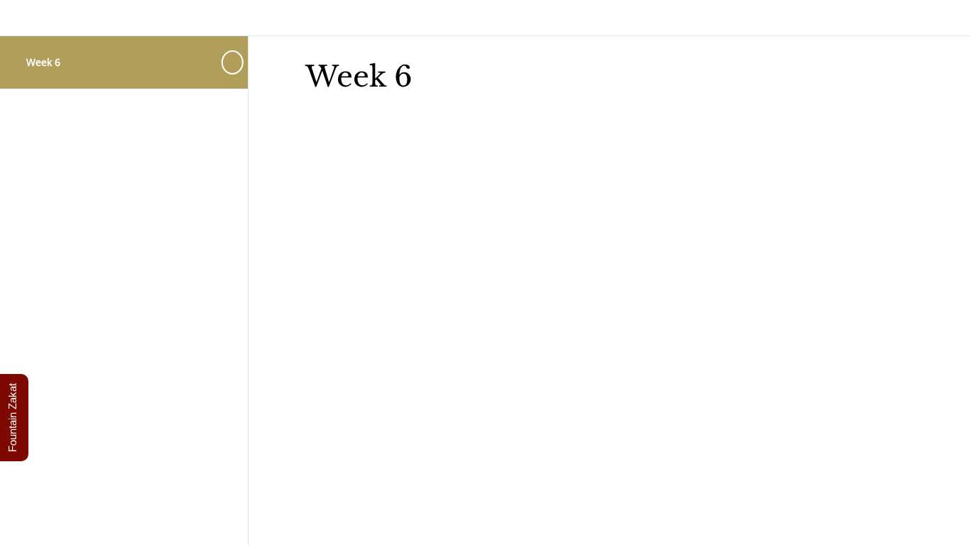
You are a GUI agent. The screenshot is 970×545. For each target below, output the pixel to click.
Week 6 (43, 62)
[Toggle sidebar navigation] (233, 62)
